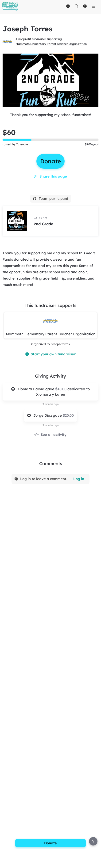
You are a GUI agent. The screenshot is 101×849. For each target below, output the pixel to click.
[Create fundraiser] (68, 6)
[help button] (93, 841)
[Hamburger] (93, 6)
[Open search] (76, 6)
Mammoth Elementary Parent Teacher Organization (51, 44)
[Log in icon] (85, 6)
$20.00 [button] (68, 415)
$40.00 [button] (61, 389)
